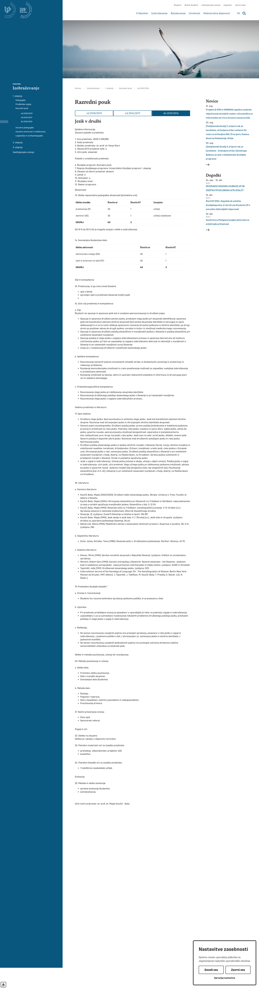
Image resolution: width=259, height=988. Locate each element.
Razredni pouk (22, 108)
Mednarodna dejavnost (216, 13)
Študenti (177, 5)
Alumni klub (240, 5)
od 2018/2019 (27, 113)
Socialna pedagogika (25, 128)
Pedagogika (21, 100)
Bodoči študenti (191, 5)
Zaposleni (228, 5)
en (238, 13)
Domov (78, 88)
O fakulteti (142, 13)
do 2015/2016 (26, 121)
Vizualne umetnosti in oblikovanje (30, 132)
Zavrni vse (238, 970)
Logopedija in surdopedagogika (29, 136)
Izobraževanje (159, 13)
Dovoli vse (211, 970)
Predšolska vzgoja (23, 104)
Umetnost (194, 13)
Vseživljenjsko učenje (210, 5)
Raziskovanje (178, 13)
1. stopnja (17, 96)
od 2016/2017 (26, 117)
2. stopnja (18, 142)
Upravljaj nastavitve (224, 978)
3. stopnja (18, 147)
